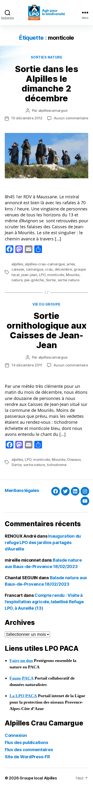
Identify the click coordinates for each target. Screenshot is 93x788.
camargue (34, 269)
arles (71, 264)
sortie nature (68, 280)
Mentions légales (22, 490)
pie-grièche (34, 280)
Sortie (51, 280)
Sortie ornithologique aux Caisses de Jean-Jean (47, 330)
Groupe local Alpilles (38, 778)
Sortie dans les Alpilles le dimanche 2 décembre (46, 83)
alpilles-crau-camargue (45, 264)
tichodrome (56, 464)
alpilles (17, 264)
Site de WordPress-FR (27, 756)
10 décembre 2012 (26, 118)
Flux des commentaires (29, 749)
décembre (63, 269)
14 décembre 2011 (26, 365)
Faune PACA (22, 678)
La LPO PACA (23, 696)
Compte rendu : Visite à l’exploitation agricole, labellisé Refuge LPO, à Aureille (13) (44, 602)
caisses (17, 269)
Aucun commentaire (71, 118)
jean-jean (29, 274)
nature (16, 280)
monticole (55, 274)
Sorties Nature (46, 57)
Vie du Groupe (46, 304)
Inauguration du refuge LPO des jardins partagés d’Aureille (43, 542)
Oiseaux (74, 459)
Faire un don (21, 660)
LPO (42, 274)
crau (49, 269)
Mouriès (72, 274)
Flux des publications (26, 742)
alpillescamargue (52, 110)
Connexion (16, 735)
